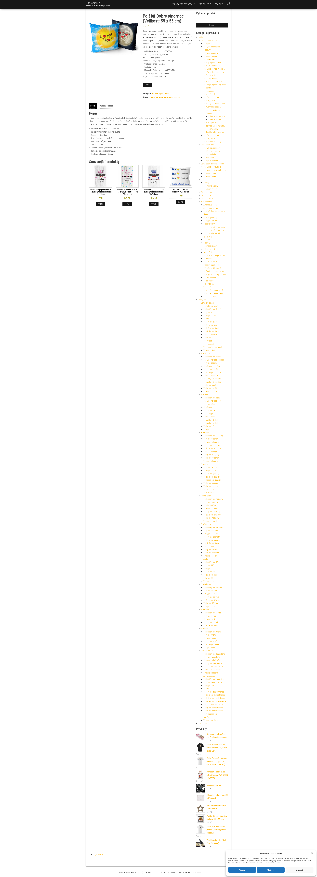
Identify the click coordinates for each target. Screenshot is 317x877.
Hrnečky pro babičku (211, 366)
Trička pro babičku (210, 388)
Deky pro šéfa (208, 565)
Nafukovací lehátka (213, 65)
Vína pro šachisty (210, 556)
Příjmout (242, 870)
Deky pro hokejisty (210, 502)
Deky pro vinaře (209, 635)
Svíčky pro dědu (209, 417)
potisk (157, 57)
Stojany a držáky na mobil (216, 274)
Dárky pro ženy (207, 198)
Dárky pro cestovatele (212, 167)
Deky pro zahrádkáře (211, 657)
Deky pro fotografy (210, 439)
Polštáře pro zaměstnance (214, 695)
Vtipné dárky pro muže (215, 290)
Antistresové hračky (211, 208)
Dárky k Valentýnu (210, 160)
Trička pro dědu (209, 426)
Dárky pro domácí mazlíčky (214, 69)
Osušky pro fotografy (211, 445)
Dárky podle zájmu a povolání (212, 164)
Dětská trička (211, 489)
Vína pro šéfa (208, 581)
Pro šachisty (206, 524)
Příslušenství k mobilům (213, 268)
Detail (147, 85)
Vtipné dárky (208, 287)
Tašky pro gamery (210, 483)
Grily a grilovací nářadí (214, 62)
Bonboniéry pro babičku (212, 356)
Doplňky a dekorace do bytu (214, 72)
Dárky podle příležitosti (210, 145)
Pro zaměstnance (208, 676)
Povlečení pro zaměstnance (214, 698)
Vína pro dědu (208, 429)
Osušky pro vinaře (210, 641)
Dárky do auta (208, 43)
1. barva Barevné (156, 97)
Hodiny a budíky (212, 78)
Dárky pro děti (206, 179)
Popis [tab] (92, 106)
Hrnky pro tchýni (209, 619)
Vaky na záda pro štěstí (212, 347)
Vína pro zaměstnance (212, 720)
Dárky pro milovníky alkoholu (214, 170)
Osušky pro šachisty (211, 537)
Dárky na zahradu (210, 56)
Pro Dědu (204, 394)
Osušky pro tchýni (210, 622)
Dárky (200, 37)
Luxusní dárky (208, 252)
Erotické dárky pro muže (215, 227)
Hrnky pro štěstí (209, 315)
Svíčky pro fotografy (211, 451)
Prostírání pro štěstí (211, 331)
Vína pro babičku (210, 391)
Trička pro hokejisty (211, 518)
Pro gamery (205, 464)
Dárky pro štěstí (207, 303)
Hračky (206, 183)
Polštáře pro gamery (211, 477)
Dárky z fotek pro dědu (212, 401)
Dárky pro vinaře (209, 176)
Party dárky (207, 258)
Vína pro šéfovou (210, 606)
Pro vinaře (205, 628)
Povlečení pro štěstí (211, 328)
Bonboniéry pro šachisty (213, 527)
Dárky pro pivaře (209, 173)
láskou (156, 76)
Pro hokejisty (206, 496)
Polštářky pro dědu (210, 413)
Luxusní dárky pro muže (215, 255)
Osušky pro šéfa (209, 571)
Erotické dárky (209, 224)
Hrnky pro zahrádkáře (211, 660)
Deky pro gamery (210, 467)
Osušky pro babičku (211, 369)
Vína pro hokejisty (210, 521)
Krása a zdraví (209, 249)
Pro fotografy (206, 432)
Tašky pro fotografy (211, 454)
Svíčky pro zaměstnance (213, 704)
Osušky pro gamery (211, 473)
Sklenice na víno (214, 119)
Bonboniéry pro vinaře (212, 632)
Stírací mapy (208, 281)
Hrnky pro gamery (210, 470)
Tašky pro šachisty (211, 549)
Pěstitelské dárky (210, 262)
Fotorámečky (211, 75)
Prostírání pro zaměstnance (214, 701)
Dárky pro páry (206, 195)
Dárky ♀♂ (202, 300)
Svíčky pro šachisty (211, 546)
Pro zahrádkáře (207, 651)
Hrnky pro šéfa (209, 568)
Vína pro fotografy (210, 461)
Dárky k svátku (209, 157)
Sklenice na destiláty (216, 116)
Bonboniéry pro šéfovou (212, 587)
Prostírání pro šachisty (212, 543)
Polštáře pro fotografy (212, 448)
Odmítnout (270, 870)
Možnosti (299, 870)
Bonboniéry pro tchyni (212, 613)
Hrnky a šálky (211, 100)
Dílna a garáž (211, 59)
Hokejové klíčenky (210, 505)
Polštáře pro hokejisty (212, 515)
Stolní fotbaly (208, 284)
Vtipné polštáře (212, 94)
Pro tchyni (205, 609)
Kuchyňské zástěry (213, 107)
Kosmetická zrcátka (214, 81)
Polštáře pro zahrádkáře (213, 666)
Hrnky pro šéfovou (210, 594)
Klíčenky (206, 243)
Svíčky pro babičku (210, 375)
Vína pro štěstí (209, 350)
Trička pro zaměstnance (213, 711)
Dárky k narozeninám (211, 148)
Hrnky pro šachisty (210, 534)
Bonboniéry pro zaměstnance (215, 679)
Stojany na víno (212, 122)
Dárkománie (93, 2)
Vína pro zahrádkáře (211, 673)
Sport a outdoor (209, 277)
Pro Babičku (205, 353)
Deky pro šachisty (210, 530)
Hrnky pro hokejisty (211, 508)
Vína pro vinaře (209, 647)
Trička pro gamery (210, 486)
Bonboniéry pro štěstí (211, 309)
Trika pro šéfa (208, 578)
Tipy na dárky (206, 202)
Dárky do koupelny (210, 53)
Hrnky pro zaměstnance (213, 685)
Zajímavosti (98, 854)
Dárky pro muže (207, 192)
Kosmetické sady (210, 246)
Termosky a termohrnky (215, 126)
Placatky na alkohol (211, 265)
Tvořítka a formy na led (215, 132)
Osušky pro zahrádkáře (212, 663)
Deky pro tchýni (209, 616)
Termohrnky (213, 129)
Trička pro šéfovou (210, 603)
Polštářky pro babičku (212, 372)
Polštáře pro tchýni (211, 625)
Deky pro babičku (210, 363)
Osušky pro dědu (210, 410)
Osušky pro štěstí (210, 322)
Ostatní (206, 319)
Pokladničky (210, 91)
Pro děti (219, 4)
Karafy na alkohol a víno (215, 103)
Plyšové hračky (212, 186)
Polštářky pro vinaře (211, 644)
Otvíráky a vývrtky (213, 110)
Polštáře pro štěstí (160, 93)
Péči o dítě (202, 723)
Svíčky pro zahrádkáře (212, 670)
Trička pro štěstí (209, 337)
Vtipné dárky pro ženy (214, 293)
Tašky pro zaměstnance (213, 707)
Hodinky (206, 239)
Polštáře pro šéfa (210, 575)
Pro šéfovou (206, 584)
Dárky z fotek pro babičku (213, 360)
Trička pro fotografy (183, 4)
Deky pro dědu (209, 404)
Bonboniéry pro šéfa (211, 562)
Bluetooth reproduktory (215, 271)
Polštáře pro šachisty (212, 540)
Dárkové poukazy (210, 217)
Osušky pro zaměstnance (213, 692)
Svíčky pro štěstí (210, 334)
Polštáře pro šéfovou (211, 600)
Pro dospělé (205, 4)
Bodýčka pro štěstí (210, 306)
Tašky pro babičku (210, 385)
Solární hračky (211, 189)
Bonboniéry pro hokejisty (213, 499)
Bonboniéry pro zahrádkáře (214, 654)
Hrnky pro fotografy (211, 442)
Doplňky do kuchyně (211, 97)
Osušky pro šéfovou (211, 597)
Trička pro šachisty (211, 553)
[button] (312, 853)
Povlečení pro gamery (212, 480)
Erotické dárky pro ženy (215, 230)
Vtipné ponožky (209, 296)
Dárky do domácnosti (209, 40)
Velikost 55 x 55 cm (172, 97)
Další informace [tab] (106, 106)
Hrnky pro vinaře (209, 638)
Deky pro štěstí (209, 312)
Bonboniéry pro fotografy (213, 436)
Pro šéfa (204, 559)
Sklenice (209, 113)
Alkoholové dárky (210, 205)
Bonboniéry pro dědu (211, 398)
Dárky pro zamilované (212, 220)
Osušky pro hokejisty (211, 511)
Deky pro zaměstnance (212, 682)
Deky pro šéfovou (210, 590)
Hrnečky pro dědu (210, 407)
